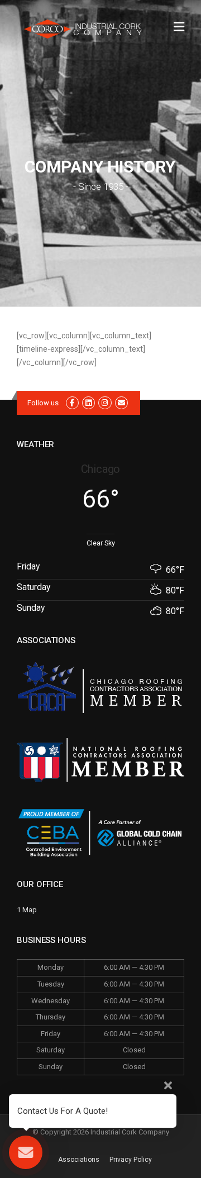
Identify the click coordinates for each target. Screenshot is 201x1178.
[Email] (121, 403)
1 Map (27, 910)
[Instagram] (104, 403)
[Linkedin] (88, 403)
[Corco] (84, 28)
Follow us (43, 403)
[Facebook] (72, 403)
